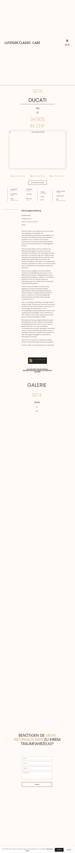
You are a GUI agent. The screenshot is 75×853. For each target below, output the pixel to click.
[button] (10, 176)
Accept (59, 850)
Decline (69, 850)
